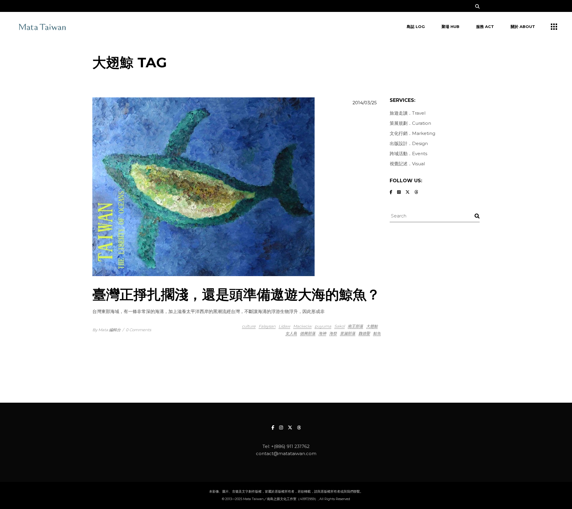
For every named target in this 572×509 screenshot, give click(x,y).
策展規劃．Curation (410, 123)
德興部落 (307, 333)
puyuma (323, 326)
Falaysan (267, 326)
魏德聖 (364, 333)
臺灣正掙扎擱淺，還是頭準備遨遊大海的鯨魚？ (236, 294)
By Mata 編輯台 (106, 329)
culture (249, 326)
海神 (322, 333)
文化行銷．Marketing (412, 133)
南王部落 (355, 326)
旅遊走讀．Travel (407, 113)
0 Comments (138, 329)
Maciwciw (302, 326)
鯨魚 (377, 333)
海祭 (333, 333)
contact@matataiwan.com (286, 453)
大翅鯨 (372, 326)
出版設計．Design (409, 143)
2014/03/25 (364, 102)
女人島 (291, 333)
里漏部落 (347, 333)
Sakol (339, 326)
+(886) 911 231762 (290, 446)
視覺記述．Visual (407, 163)
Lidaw (284, 326)
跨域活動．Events (408, 153)
